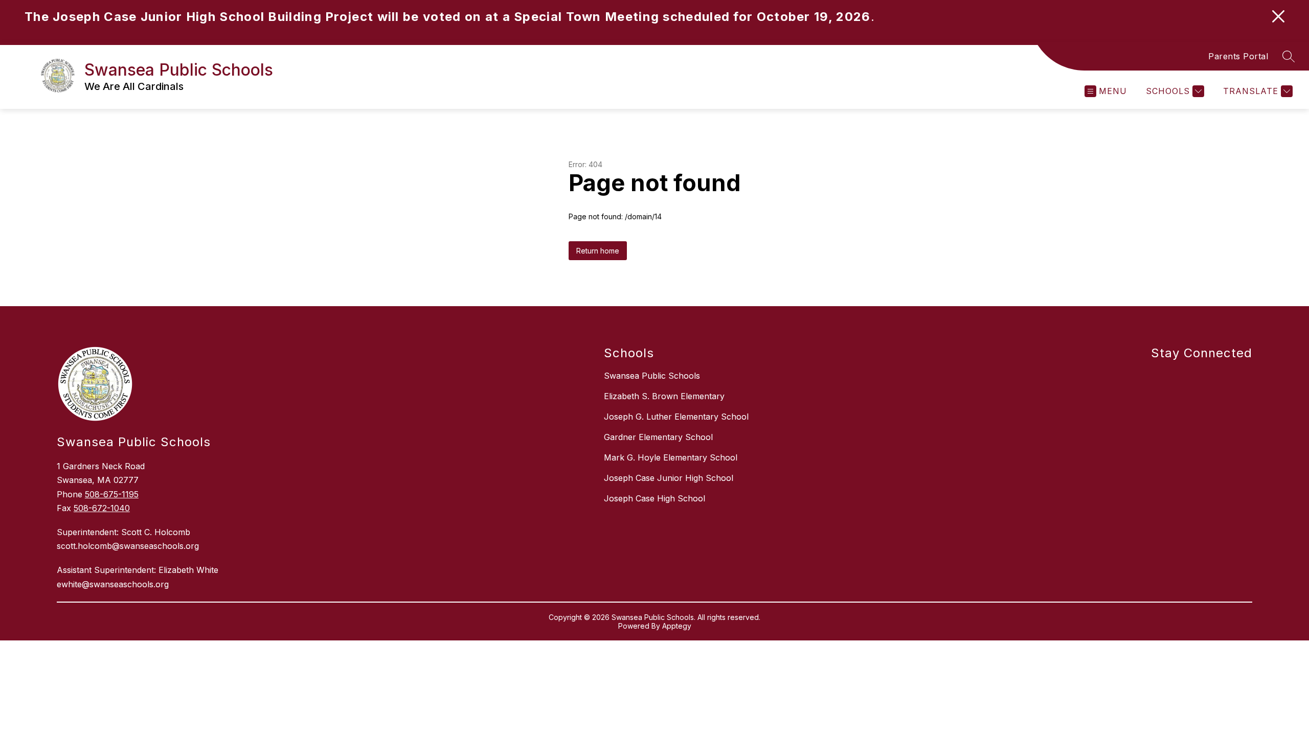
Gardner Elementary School (658, 437)
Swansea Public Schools (652, 376)
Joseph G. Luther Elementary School (676, 416)
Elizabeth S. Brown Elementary (664, 396)
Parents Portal (1238, 56)
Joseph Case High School (654, 498)
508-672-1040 (102, 508)
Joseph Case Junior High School (668, 478)
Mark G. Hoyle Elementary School (670, 457)
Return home (597, 250)
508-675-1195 (112, 494)
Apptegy (676, 626)
